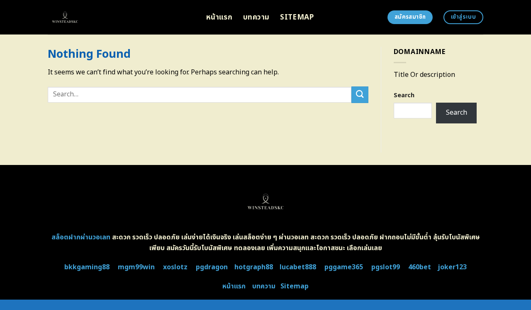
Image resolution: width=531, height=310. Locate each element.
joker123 (452, 267)
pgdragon (212, 267)
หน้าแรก (219, 17)
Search (404, 95)
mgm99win (136, 267)
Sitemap (297, 17)
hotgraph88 (253, 267)
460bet (419, 267)
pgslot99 (385, 267)
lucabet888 (298, 267)
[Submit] (359, 94)
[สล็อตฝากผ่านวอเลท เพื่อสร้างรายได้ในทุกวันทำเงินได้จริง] (121, 17)
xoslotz (175, 267)
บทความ (256, 17)
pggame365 (343, 267)
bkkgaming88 (87, 267)
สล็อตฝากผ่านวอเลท (80, 237)
